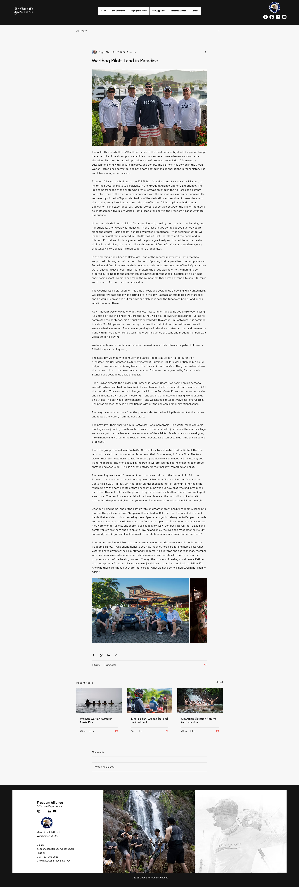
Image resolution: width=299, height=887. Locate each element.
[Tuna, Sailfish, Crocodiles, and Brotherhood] (149, 700)
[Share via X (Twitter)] (101, 655)
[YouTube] (55, 811)
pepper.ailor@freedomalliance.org (55, 848)
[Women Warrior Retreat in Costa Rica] (99, 700)
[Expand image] (140, 610)
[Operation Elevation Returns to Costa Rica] (200, 700)
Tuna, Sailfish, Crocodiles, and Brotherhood (149, 720)
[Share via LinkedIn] (108, 655)
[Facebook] (271, 17)
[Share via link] (116, 655)
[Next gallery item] (203, 610)
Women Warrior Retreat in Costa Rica (96, 720)
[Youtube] (284, 17)
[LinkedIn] (278, 17)
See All (219, 682)
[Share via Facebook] (93, 655)
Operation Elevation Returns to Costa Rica (198, 720)
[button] (218, 31)
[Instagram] (265, 17)
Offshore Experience (49, 806)
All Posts (81, 30)
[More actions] (205, 52)
